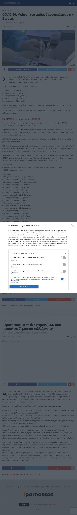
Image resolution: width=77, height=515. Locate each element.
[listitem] (38, 253)
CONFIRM (24, 286)
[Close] (73, 226)
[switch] (63, 257)
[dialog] (38, 257)
